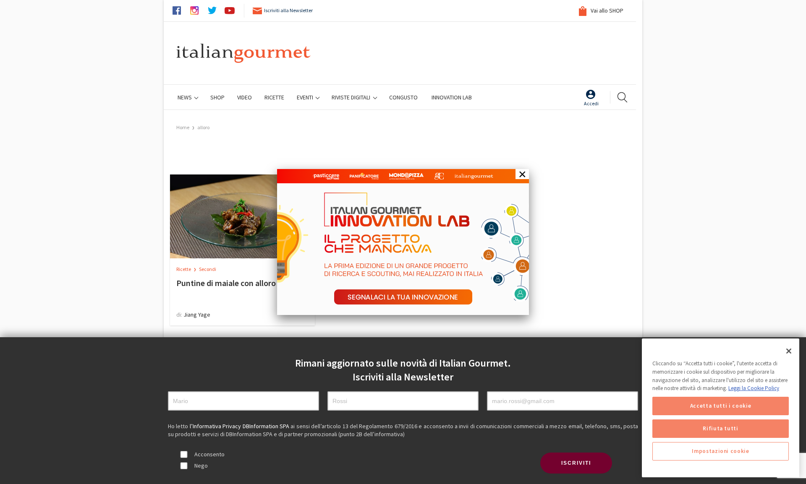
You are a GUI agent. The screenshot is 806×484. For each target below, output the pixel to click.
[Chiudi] (789, 351)
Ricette (184, 269)
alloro (203, 127)
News (185, 97)
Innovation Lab (452, 97)
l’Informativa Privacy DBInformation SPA (240, 426)
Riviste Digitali (352, 97)
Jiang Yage (196, 314)
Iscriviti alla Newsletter (288, 10)
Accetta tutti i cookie (720, 405)
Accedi (591, 103)
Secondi (207, 269)
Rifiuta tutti (720, 428)
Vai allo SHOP (606, 10)
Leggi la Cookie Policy (753, 388)
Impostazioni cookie (720, 451)
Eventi (305, 97)
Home (182, 127)
